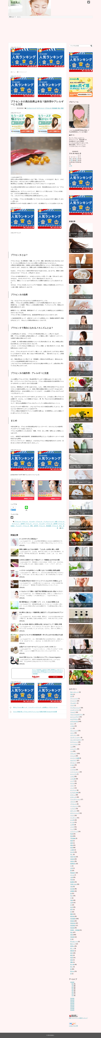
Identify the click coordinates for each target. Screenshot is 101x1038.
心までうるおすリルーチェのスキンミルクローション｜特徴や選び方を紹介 (80, 296)
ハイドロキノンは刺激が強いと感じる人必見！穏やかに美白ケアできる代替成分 (80, 327)
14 (77, 158)
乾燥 (71, 836)
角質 (71, 957)
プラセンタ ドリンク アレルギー (35, 523)
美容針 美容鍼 (74, 930)
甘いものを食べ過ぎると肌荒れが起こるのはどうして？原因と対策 (40, 624)
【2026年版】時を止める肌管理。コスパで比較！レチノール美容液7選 (81, 451)
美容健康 (54, 108)
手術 (71, 879)
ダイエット (73, 762)
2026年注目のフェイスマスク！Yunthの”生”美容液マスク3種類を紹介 (80, 497)
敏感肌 (72, 882)
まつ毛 (72, 820)
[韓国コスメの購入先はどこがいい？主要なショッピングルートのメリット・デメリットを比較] (81, 369)
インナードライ (74, 710)
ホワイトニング (74, 813)
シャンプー (73, 749)
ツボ (71, 767)
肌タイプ (72, 944)
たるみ (72, 765)
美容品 (72, 921)
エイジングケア (74, 717)
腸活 (71, 955)
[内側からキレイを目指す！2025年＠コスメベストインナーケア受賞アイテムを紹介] (81, 585)
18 (71, 160)
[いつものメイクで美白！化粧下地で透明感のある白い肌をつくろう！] (15, 595)
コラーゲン (73, 735)
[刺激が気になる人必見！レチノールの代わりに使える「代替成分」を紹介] (81, 354)
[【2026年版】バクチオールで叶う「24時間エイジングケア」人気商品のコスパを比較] (81, 400)
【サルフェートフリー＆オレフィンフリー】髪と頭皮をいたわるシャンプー (80, 250)
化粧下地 (72, 856)
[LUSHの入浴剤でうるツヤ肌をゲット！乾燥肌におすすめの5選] (15, 563)
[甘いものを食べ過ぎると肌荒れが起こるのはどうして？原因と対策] (15, 627)
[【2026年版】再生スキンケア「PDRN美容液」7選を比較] (81, 461)
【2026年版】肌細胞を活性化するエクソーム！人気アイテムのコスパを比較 (81, 435)
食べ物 (72, 964)
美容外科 (72, 923)
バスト (72, 785)
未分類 (72, 889)
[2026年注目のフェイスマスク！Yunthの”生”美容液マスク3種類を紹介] (81, 492)
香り (71, 966)
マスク (72, 815)
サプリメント (41, 108)
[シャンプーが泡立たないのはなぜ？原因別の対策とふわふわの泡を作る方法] (81, 616)
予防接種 (72, 838)
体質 (71, 843)
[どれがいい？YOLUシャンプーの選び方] (81, 261)
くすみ (72, 726)
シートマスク (74, 744)
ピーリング (73, 790)
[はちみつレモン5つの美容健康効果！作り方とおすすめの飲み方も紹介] (15, 638)
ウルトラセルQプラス (76, 714)
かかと (72, 723)
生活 (71, 907)
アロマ (72, 705)
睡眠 (71, 914)
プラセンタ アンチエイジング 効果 (46, 521)
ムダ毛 (72, 824)
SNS (71, 694)
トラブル (72, 769)
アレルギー (73, 703)
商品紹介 (72, 872)
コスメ (72, 733)
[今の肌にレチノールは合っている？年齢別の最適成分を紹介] (81, 338)
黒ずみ (72, 971)
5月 (73, 989)
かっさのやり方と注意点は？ (28, 539)
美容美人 (15, 2)
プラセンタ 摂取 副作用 (30, 526)
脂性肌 (72, 950)
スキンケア (73, 753)
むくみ (72, 822)
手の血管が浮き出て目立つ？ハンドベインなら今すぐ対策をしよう (40, 581)
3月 (73, 992)
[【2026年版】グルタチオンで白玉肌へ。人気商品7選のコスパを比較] (81, 384)
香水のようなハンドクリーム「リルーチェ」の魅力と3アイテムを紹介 (80, 312)
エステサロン (74, 719)
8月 (73, 984)
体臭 (71, 840)
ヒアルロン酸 (74, 792)
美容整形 (72, 925)
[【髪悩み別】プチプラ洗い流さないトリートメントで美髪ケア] (81, 662)
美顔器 (72, 937)
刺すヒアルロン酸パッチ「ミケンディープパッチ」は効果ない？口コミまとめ (35, 707)
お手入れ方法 (74, 721)
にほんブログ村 (73, 1026)
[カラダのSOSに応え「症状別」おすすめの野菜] (81, 677)
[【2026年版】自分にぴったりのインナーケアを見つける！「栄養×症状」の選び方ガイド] (81, 569)
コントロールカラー (76, 739)
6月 (73, 987)
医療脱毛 (72, 863)
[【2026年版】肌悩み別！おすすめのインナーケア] (81, 539)
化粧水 (72, 861)
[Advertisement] (50, 30)
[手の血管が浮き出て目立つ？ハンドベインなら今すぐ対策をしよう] (15, 584)
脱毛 (71, 953)
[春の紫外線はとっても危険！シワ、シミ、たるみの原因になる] (15, 605)
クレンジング (74, 730)
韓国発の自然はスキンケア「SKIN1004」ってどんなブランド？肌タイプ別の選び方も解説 (80, 512)
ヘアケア (72, 808)
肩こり (72, 948)
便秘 (71, 845)
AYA (62, 528)
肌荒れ (72, 946)
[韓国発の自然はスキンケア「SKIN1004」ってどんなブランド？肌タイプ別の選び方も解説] (81, 508)
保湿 (71, 847)
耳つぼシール (74, 941)
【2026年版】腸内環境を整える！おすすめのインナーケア (81, 558)
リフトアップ (74, 831)
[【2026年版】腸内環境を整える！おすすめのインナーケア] (81, 554)
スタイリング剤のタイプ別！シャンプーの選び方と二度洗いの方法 (80, 605)
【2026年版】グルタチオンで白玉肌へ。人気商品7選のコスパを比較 (80, 389)
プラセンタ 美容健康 (44, 526)
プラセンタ (48, 108)
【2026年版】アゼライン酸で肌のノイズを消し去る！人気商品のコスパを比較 (81, 420)
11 (71, 158)
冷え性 (72, 852)
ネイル (72, 783)
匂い (71, 854)
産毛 (71, 909)
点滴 (71, 902)
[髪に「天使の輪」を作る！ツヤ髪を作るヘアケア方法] (81, 631)
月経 (71, 886)
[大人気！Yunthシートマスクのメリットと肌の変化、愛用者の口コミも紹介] (81, 477)
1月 (73, 995)
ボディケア (73, 811)
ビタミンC (73, 797)
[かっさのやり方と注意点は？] (15, 542)
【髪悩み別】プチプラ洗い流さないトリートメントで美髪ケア (80, 666)
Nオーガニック (74, 692)
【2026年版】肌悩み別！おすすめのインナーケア (81, 543)
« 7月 (70, 165)
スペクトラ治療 (74, 758)
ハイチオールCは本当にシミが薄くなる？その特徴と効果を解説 (39, 570)
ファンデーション (75, 799)
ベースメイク (74, 806)
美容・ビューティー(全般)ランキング (78, 1018)
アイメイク (73, 701)
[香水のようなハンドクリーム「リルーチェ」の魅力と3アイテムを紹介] (81, 307)
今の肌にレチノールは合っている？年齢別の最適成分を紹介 (80, 343)
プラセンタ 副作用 (51, 523)
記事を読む (22, 545)
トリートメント (74, 772)
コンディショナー (75, 737)
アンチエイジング (31, 108)
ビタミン (72, 795)
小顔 (71, 877)
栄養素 (72, 891)
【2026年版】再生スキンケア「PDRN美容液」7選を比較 (81, 466)
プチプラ (72, 801)
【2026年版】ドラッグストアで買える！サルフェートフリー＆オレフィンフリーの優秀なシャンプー (80, 235)
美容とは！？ (12, 16)
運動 (71, 962)
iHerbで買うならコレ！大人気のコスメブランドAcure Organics (40, 657)
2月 (73, 994)
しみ (71, 746)
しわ (71, 751)
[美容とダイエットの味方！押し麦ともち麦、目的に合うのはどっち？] (81, 276)
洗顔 (71, 900)
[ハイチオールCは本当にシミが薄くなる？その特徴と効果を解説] (15, 574)
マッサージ (73, 817)
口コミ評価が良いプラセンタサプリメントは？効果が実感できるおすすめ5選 (35, 711)
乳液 (71, 833)
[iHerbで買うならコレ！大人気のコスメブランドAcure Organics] (15, 660)
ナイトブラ (73, 774)
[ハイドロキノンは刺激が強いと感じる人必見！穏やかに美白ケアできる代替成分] (81, 323)
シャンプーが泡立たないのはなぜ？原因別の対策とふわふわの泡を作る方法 (80, 620)
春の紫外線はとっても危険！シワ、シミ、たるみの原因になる (39, 602)
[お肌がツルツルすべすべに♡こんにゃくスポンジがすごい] (15, 650)
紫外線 (72, 916)
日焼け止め (73, 884)
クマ (71, 728)
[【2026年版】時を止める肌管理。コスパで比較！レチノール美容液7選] (81, 446)
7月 (73, 985)
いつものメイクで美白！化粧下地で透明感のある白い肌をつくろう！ (41, 591)
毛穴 (71, 895)
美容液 (72, 927)
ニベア (72, 781)
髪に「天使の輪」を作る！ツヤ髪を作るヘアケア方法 (80, 636)
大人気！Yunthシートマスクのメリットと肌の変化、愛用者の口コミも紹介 (80, 481)
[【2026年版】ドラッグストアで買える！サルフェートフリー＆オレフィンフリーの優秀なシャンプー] (81, 230)
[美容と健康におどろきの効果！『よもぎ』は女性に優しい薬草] (15, 553)
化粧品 (72, 859)
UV (71, 696)
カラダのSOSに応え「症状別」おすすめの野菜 (80, 682)
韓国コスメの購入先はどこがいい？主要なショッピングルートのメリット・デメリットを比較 (80, 374)
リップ (72, 829)
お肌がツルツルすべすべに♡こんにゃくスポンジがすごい (37, 647)
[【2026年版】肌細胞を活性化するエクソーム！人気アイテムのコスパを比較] (81, 431)
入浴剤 (72, 850)
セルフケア (73, 760)
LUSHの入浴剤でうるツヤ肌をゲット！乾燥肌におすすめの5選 (39, 560)
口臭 (71, 868)
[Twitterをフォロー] (88, 2)
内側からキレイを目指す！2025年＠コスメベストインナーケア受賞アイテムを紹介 (81, 589)
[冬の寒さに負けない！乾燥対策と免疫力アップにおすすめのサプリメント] (15, 616)
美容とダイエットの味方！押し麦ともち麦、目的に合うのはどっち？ (80, 281)
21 (77, 160)
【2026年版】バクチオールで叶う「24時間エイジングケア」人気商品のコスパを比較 (81, 404)
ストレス (72, 756)
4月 (73, 990)
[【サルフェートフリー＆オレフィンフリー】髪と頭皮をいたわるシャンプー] (81, 246)
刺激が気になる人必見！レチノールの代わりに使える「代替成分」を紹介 (80, 358)
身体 (71, 960)
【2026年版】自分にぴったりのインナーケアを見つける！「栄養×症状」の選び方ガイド (81, 574)
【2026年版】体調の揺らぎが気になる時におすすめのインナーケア (81, 528)
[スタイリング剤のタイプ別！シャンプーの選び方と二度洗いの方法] (81, 600)
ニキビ (72, 776)
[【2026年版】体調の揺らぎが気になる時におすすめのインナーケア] (81, 523)
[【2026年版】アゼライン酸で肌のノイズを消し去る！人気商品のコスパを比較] (81, 415)
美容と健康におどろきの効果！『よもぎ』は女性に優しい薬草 (39, 549)
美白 (59, 108)
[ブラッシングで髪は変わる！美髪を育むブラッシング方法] (81, 646)
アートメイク (74, 698)
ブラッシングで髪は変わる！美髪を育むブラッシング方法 (80, 651)
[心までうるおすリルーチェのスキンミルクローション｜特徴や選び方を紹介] (81, 292)
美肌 (62, 108)
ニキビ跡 (72, 778)
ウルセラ (72, 712)
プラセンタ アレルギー (28, 521)
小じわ (72, 875)
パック (72, 788)
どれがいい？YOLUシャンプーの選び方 (80, 266)
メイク (72, 827)
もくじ (19, 16)
